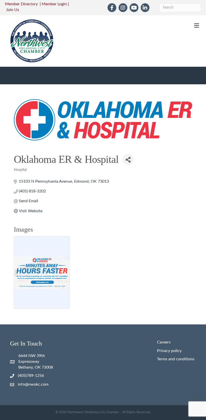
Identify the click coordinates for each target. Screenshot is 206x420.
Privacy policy (169, 351)
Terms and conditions (175, 359)
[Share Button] (128, 159)
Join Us (12, 10)
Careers (164, 342)
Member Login (54, 4)
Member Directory (21, 4)
